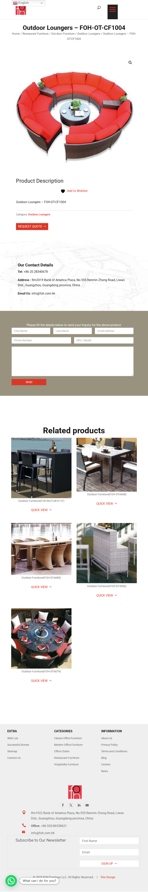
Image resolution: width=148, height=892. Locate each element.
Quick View (39, 510)
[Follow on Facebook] (63, 805)
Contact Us (14, 757)
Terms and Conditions (114, 751)
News (104, 771)
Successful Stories (18, 744)
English (23, 2)
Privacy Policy (109, 744)
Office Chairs (61, 751)
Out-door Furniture (63, 33)
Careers (105, 764)
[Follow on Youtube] (87, 805)
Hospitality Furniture (66, 764)
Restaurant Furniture (36, 33)
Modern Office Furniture (68, 744)
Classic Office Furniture (68, 738)
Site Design (108, 877)
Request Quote (30, 226)
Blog (104, 757)
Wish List (12, 738)
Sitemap (12, 751)
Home (16, 33)
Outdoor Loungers (88, 33)
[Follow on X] (71, 805)
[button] (130, 62)
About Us (106, 738)
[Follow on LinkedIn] (79, 805)
